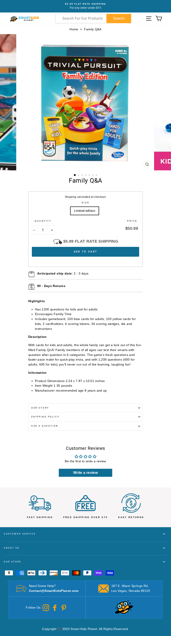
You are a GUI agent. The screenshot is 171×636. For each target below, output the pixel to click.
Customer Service (20, 534)
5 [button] (90, 175)
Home (73, 29)
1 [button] (75, 175)
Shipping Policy (45, 416)
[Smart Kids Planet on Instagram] (46, 607)
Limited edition (84, 211)
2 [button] (79, 175)
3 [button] (82, 175)
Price (132, 221)
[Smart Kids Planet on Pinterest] (63, 607)
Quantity (43, 221)
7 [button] (97, 175)
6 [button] (93, 175)
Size (85, 202)
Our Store (13, 561)
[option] (85, 6)
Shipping (70, 197)
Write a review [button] (85, 473)
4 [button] (86, 175)
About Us (11, 548)
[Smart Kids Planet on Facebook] (54, 607)
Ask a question (44, 426)
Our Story (40, 408)
